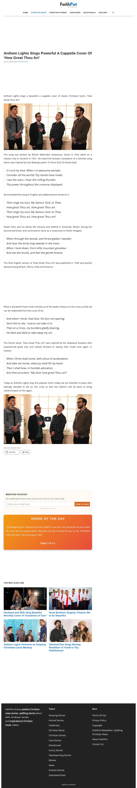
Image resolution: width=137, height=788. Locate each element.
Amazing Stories (57, 715)
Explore (103, 12)
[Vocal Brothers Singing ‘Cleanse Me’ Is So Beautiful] (70, 607)
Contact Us (98, 744)
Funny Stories (56, 750)
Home (25, 12)
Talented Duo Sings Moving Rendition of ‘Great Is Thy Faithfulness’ (65, 647)
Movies (52, 760)
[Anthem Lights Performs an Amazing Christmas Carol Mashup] (25, 639)
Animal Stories (56, 720)
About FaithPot (100, 739)
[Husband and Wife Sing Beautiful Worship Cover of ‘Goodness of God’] (25, 607)
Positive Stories (56, 770)
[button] (113, 13)
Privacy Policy (99, 720)
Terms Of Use (99, 715)
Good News (75, 12)
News (51, 765)
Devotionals (89, 12)
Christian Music (39, 12)
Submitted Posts (57, 775)
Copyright (97, 725)
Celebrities (54, 725)
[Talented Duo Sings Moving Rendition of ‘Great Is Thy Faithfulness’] (70, 639)
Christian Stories (58, 12)
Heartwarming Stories (60, 755)
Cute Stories (55, 740)
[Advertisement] (68, 30)
